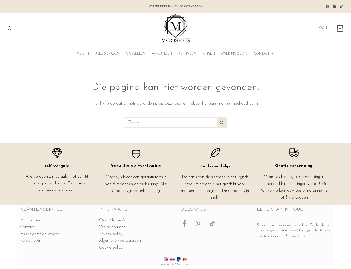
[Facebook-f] (184, 223)
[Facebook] (327, 6)
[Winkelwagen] (340, 28)
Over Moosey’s (234, 53)
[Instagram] (334, 6)
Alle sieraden (107, 53)
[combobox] (170, 122)
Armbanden (162, 53)
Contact (261, 53)
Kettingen (187, 53)
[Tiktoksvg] (212, 223)
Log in (323, 28)
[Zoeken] (10, 28)
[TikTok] (341, 6)
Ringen (209, 53)
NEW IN (83, 53)
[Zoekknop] (222, 122)
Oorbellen (135, 53)
